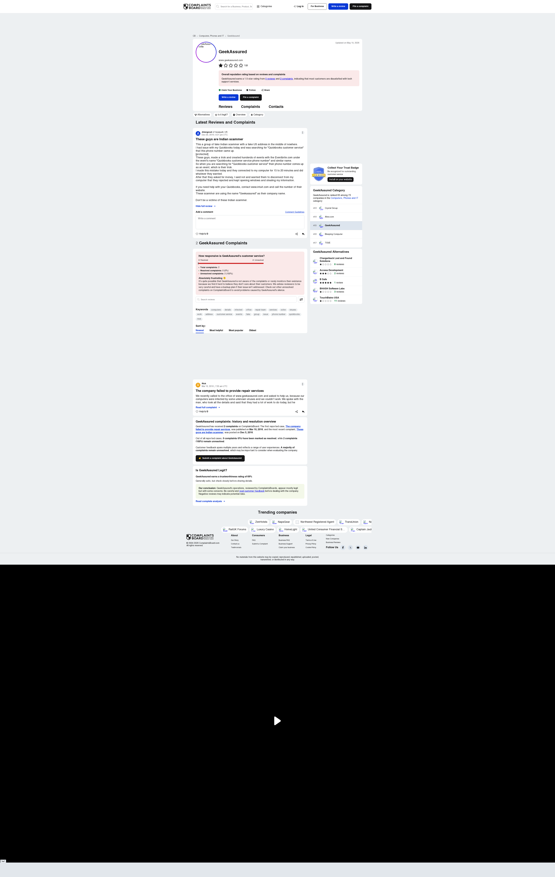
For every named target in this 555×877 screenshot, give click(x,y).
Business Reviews (333, 542)
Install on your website (340, 180)
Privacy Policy (311, 544)
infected (238, 310)
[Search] (234, 6)
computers (216, 310)
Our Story (234, 540)
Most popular (236, 330)
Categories (266, 6)
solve (283, 310)
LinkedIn (365, 547)
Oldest (252, 330)
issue (265, 314)
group (256, 314)
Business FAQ (284, 540)
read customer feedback (251, 491)
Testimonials (236, 547)
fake (248, 314)
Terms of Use (311, 540)
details (228, 310)
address (209, 314)
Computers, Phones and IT (344, 198)
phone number (278, 314)
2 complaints (286, 79)
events (239, 314)
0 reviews (270, 79)
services (273, 310)
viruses (293, 310)
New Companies (332, 539)
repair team (260, 310)
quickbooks (294, 314)
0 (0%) (214, 271)
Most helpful (216, 330)
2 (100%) (216, 274)
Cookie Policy (311, 547)
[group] (202, 114)
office (248, 310)
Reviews (225, 107)
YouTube (357, 547)
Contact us (235, 544)
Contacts (276, 107)
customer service (224, 314)
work (199, 314)
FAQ (253, 540)
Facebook (342, 547)
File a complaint (251, 97)
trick (199, 319)
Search (218, 6)
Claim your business (287, 547)
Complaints (250, 107)
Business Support (285, 544)
